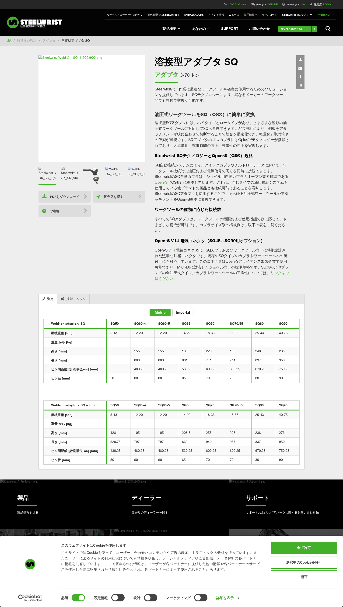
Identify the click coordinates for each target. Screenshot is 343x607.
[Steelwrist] (36, 22)
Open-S (161, 182)
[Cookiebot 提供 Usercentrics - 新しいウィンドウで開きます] (30, 597)
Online (273, 4)
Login (327, 4)
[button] (298, 15)
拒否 (304, 577)
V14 (171, 250)
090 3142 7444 (238, 4)
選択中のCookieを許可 (304, 562)
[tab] (48, 299)
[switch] (118, 597)
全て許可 (304, 548)
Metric (160, 312)
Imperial (183, 312)
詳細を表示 (225, 598)
